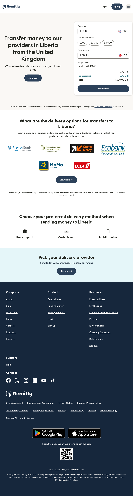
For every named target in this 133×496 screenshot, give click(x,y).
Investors (11, 332)
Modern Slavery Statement (20, 418)
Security (62, 411)
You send (82, 26)
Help (8, 365)
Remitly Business (56, 312)
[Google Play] (48, 433)
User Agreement (14, 403)
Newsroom (12, 312)
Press (9, 319)
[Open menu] (128, 6)
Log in (104, 7)
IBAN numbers (96, 326)
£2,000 (94, 43)
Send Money (54, 299)
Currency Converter (99, 332)
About (9, 299)
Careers (10, 326)
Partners (93, 319)
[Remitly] (11, 7)
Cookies (92, 411)
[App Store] (84, 433)
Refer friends (96, 339)
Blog (8, 306)
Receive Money (56, 306)
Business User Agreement (40, 403)
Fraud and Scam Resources (103, 312)
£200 (82, 43)
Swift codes (95, 306)
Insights (93, 346)
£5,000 (108, 43)
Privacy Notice (65, 403)
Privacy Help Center (43, 411)
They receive (83, 50)
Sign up (117, 7)
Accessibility (77, 411)
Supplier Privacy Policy (89, 403)
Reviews (10, 339)
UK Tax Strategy (108, 411)
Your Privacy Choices (17, 411)
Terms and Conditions (104, 107)
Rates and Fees (97, 299)
